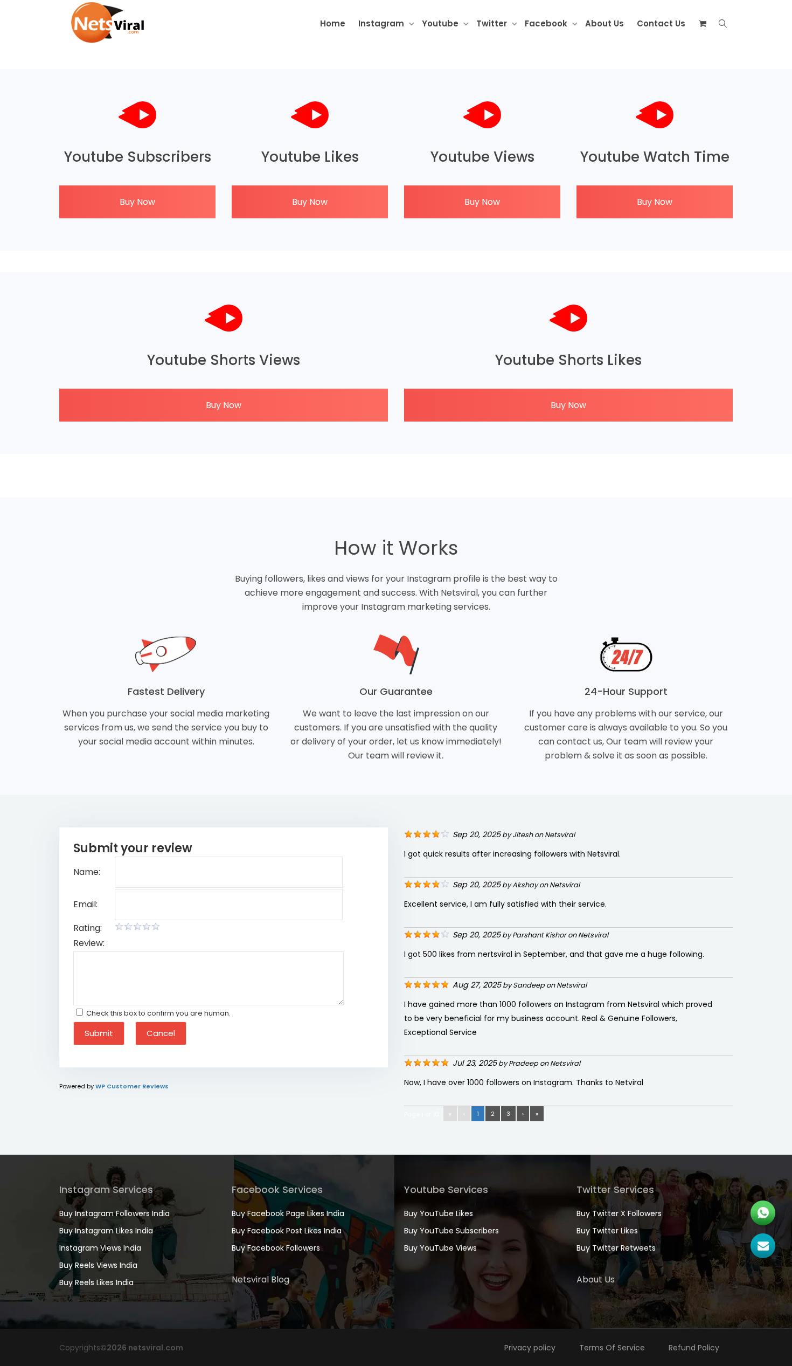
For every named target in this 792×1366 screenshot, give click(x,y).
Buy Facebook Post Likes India (287, 1230)
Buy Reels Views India (98, 1265)
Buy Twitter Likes (607, 1230)
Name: (86, 872)
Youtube (441, 23)
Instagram (382, 23)
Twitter (492, 23)
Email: (85, 904)
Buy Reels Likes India (96, 1282)
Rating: (87, 928)
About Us (604, 23)
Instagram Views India (100, 1248)
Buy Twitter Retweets (616, 1248)
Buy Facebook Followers (276, 1248)
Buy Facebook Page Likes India (288, 1213)
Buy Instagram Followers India (114, 1213)
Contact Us (661, 23)
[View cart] (702, 23)
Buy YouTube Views (440, 1248)
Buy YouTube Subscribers (451, 1230)
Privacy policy (529, 1347)
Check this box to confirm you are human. (157, 1013)
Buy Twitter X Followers (619, 1213)
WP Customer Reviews (132, 1086)
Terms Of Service (612, 1347)
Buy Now (137, 202)
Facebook (547, 23)
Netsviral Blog (260, 1279)
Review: (89, 943)
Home (332, 23)
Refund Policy (694, 1347)
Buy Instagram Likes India (106, 1230)
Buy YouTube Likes (438, 1213)
